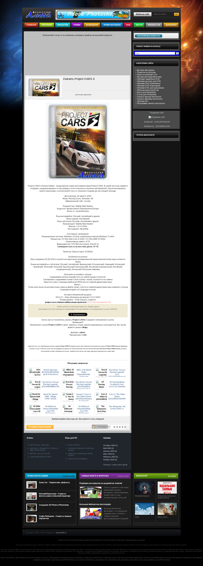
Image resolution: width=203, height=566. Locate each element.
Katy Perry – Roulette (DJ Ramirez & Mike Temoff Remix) (44, 449)
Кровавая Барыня (142, 496)
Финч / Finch (162, 517)
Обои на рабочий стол (147, 75)
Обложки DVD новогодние (148, 86)
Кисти (139, 25)
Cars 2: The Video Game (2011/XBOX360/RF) (117, 396)
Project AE (154, 25)
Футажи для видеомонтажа (149, 77)
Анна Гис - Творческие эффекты (54, 482)
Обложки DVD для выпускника (150, 88)
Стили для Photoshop (146, 94)
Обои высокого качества (148, 90)
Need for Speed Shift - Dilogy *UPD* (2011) (50, 396)
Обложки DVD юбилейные (148, 83)
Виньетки (63, 25)
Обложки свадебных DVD (148, 79)
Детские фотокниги (145, 70)
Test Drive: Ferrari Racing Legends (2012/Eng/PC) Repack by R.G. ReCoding (83, 385)
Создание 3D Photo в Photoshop (54, 505)
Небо (137, 517)
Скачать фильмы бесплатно (149, 99)
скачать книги (123, 476)
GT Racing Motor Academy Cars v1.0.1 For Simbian (117, 384)
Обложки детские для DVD (149, 81)
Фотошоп (47, 25)
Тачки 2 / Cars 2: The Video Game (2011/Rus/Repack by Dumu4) (83, 397)
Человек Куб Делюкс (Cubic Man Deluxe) (81, 449)
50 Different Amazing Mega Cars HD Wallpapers (83, 409)
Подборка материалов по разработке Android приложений (100, 483)
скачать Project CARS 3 (62, 346)
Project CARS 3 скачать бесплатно (116, 346)
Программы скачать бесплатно (151, 103)
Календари (92, 25)
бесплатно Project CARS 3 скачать (110, 348)
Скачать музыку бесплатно (149, 97)
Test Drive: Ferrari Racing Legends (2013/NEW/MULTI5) (50, 384)
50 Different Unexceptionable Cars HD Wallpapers (50, 409)
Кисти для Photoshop (146, 92)
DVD (128, 25)
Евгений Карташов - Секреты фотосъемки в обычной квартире (54, 495)
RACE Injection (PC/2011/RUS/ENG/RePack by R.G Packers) (50, 372)
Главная (31, 25)
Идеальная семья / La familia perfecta (166, 496)
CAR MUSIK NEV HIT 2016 (40, 457)
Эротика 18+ (142, 101)
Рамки (77, 25)
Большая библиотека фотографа (95, 504)
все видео (172, 476)
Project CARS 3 (74, 445)
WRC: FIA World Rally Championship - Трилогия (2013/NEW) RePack (84, 373)
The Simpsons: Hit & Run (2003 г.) (117, 407)
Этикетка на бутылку (146, 72)
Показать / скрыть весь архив (115, 465)
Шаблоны (171, 25)
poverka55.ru (61, 533)
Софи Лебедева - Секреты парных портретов (55, 517)
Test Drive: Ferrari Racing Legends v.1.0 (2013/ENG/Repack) (117, 373)
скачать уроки (68, 476)
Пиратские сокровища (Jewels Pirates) (80, 454)
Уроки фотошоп (112, 25)
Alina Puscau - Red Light (39, 445)
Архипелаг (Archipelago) (77, 459)
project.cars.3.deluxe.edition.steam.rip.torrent (65, 302)
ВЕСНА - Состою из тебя (40, 453)
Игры (84, 327)
